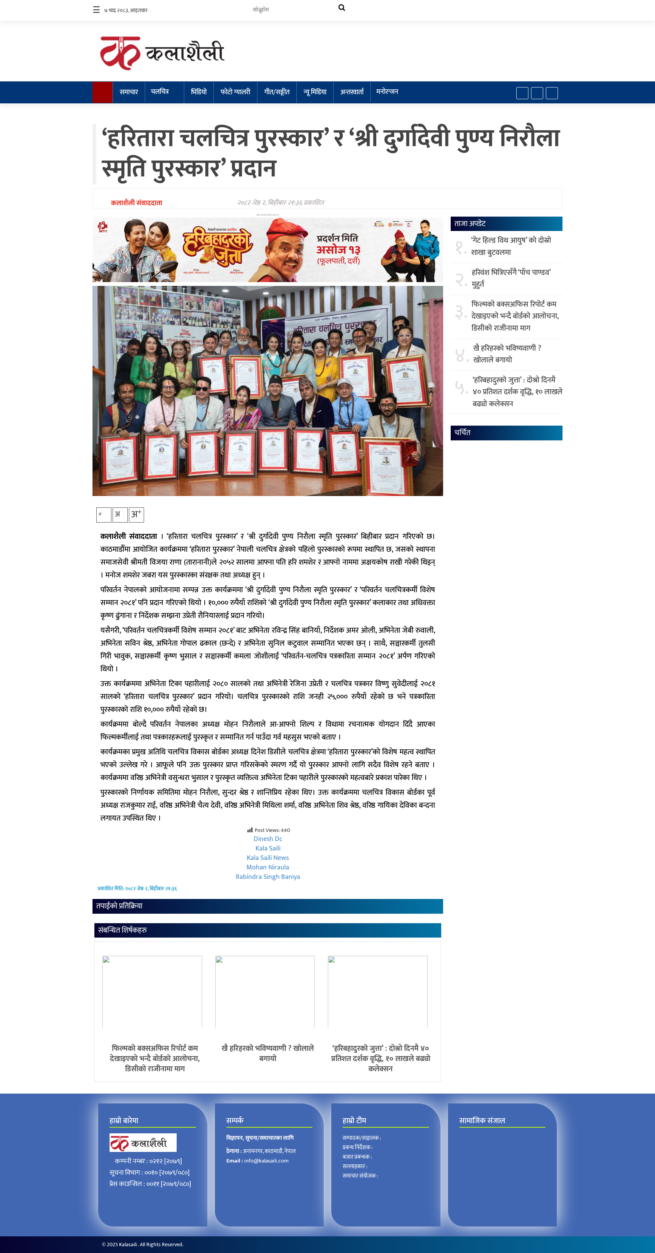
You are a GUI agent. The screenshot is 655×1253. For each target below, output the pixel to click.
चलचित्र (160, 92)
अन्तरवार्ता (352, 92)
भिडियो (199, 92)
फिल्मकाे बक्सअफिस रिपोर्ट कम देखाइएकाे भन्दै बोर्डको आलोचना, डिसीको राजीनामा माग (155, 1058)
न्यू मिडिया (315, 92)
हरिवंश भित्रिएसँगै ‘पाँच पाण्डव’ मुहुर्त (511, 279)
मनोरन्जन (387, 92)
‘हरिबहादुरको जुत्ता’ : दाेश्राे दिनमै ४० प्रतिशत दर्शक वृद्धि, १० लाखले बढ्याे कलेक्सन (380, 1058)
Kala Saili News (268, 858)
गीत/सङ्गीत (277, 92)
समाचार (129, 92)
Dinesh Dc (268, 839)
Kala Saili (267, 848)
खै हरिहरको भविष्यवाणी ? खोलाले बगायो (268, 1053)
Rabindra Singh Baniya (268, 877)
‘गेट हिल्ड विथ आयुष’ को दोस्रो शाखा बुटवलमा (511, 247)
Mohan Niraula (267, 867)
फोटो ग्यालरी (235, 92)
